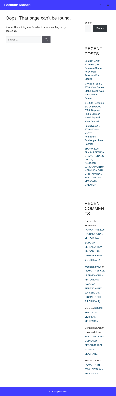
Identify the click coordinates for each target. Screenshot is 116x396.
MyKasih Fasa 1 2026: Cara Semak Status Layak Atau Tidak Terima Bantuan (94, 91)
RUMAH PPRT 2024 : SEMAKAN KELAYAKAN (94, 369)
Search (88, 22)
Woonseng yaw (93, 266)
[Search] (46, 39)
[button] (100, 5)
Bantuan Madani (17, 5)
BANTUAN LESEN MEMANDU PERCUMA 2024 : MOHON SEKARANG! (94, 345)
